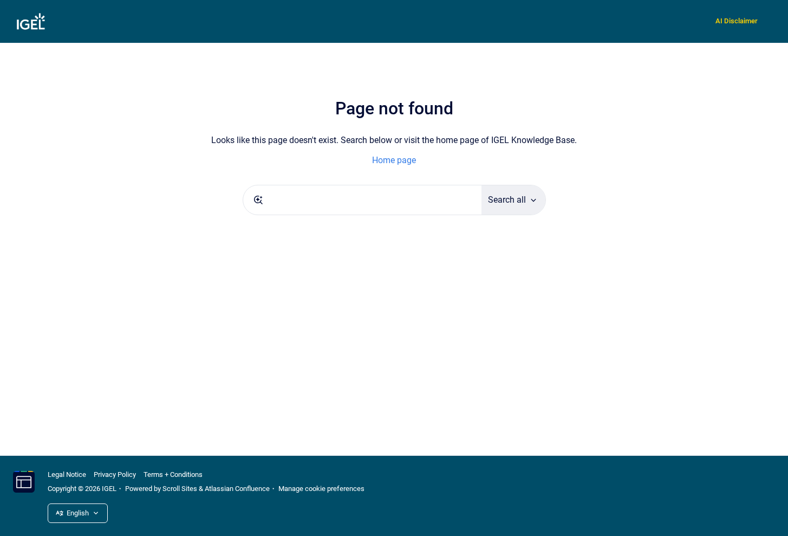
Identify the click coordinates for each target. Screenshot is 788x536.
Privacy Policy (115, 474)
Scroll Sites (179, 489)
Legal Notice (67, 474)
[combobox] (362, 200)
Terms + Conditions (173, 474)
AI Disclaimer (736, 21)
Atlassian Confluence (237, 489)
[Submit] (258, 200)
